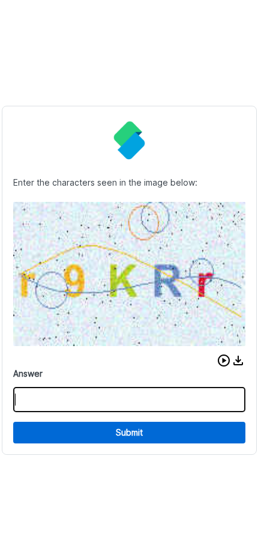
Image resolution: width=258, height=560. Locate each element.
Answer (28, 373)
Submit (129, 432)
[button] (224, 360)
